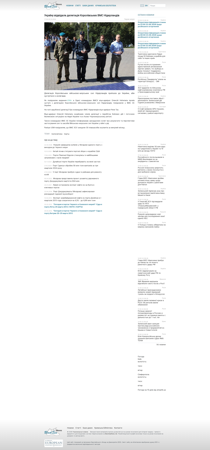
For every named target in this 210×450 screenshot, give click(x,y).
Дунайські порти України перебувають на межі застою (76, 162)
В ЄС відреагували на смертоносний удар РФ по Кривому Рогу (149, 273)
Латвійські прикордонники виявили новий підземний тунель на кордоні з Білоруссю (151, 292)
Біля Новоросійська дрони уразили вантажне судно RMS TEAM (151, 338)
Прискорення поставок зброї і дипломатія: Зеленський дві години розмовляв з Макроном (151, 100)
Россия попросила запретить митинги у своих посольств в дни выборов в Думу (150, 170)
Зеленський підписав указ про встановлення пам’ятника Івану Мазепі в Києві (151, 193)
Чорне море (129, 19)
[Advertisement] (121, 173)
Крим (164, 321)
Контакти (118, 428)
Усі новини (161, 344)
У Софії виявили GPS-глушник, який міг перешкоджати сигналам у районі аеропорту (151, 111)
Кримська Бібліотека (105, 6)
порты (66, 134)
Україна (163, 20)
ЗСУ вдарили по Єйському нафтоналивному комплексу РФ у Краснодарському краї (151, 90)
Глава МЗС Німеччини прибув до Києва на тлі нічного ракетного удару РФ (151, 262)
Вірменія (163, 279)
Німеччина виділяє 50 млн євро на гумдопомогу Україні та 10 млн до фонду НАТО (151, 148)
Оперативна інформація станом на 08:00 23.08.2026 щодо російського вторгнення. (152, 35)
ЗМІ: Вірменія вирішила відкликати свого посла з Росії (151, 282)
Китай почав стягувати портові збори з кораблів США (76, 151)
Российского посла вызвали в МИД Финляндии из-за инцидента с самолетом (151, 159)
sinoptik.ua (161, 390)
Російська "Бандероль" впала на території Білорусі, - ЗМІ (152, 80)
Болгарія (163, 106)
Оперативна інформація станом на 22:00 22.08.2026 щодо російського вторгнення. (152, 45)
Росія (164, 62)
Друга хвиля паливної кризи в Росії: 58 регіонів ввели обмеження (151, 302)
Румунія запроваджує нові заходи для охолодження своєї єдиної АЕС (151, 216)
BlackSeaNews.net (111, 434)
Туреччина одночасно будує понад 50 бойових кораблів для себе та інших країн (151, 56)
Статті (78, 6)
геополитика (56, 134)
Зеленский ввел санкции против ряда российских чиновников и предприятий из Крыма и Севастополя (151, 327)
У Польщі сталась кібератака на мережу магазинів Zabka (152, 226)
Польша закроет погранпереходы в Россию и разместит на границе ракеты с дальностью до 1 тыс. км (151, 314)
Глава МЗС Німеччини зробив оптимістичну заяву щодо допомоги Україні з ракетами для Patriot (151, 181)
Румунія (163, 212)
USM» (70, 100)
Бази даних (88, 6)
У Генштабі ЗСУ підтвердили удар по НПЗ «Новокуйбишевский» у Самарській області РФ (150, 204)
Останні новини (146, 15)
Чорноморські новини (80, 432)
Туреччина (162, 52)
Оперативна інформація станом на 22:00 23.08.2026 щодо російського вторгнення (152, 24)
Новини (70, 6)
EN (146, 5)
